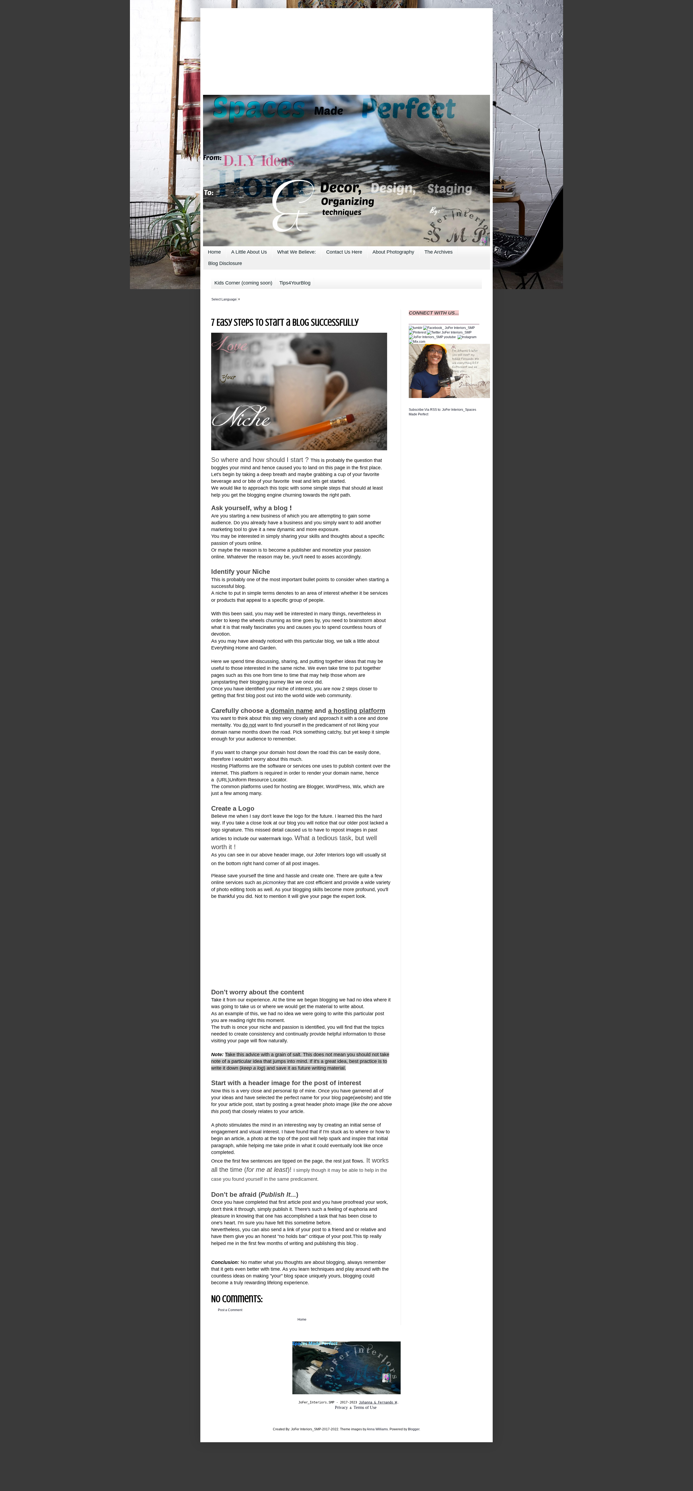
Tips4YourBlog (294, 283)
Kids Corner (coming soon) (243, 283)
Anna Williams (377, 1429)
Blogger (413, 1429)
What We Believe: (296, 252)
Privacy (341, 1407)
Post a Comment (230, 1310)
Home (214, 252)
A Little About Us (249, 252)
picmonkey (274, 882)
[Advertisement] (346, 49)
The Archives (438, 252)
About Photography (393, 252)
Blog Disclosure (225, 263)
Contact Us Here (344, 252)
